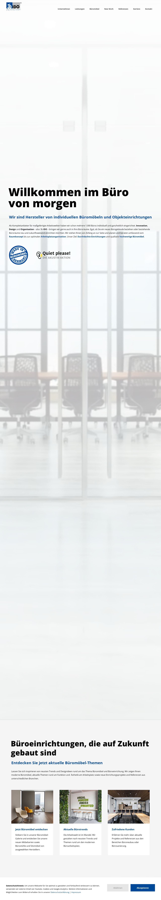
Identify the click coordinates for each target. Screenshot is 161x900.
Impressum (76, 892)
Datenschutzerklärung (60, 892)
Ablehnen (117, 888)
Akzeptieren (143, 888)
